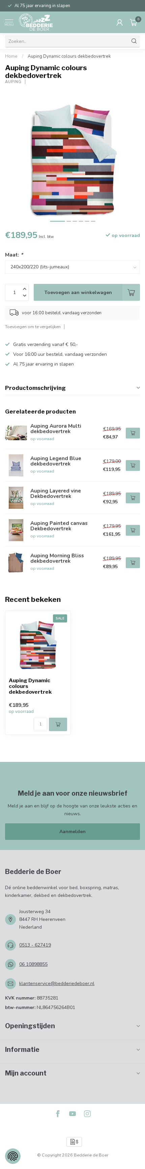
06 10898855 (33, 964)
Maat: (14, 254)
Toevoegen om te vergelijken (33, 326)
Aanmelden (72, 831)
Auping (13, 82)
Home (11, 56)
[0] (133, 22)
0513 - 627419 (35, 945)
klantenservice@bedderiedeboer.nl (56, 983)
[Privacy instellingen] (13, 1156)
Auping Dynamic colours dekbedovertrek (69, 56)
